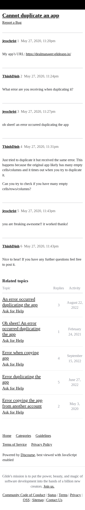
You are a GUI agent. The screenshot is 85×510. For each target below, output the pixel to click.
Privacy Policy (41, 444)
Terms (63, 495)
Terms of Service (14, 444)
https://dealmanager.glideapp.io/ (48, 54)
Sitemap (38, 500)
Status (52, 495)
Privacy (75, 495)
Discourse (28, 455)
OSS (26, 500)
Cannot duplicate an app (30, 15)
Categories (23, 436)
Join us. (49, 486)
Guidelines (43, 436)
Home (6, 436)
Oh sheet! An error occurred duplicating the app (21, 329)
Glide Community (15, 5)
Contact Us (54, 500)
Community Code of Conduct (23, 495)
